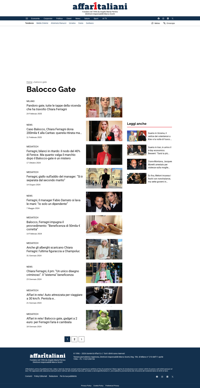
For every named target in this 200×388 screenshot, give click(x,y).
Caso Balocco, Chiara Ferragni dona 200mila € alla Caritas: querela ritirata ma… (54, 131)
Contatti (28, 376)
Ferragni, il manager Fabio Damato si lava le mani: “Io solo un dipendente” (53, 201)
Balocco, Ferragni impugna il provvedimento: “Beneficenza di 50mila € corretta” (53, 225)
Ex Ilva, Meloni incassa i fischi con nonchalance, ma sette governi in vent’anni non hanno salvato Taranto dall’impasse (159, 178)
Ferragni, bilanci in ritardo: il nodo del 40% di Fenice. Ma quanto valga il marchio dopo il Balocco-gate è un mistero (53, 154)
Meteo (157, 23)
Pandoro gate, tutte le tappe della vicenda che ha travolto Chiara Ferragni (54, 107)
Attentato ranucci (58, 23)
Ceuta (80, 23)
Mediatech (32, 146)
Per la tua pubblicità (68, 376)
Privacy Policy (86, 386)
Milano (31, 101)
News (78, 18)
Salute (87, 18)
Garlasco (90, 23)
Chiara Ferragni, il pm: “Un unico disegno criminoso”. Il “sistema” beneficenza (53, 272)
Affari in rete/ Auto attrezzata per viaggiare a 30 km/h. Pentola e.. (54, 296)
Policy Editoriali (40, 376)
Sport (96, 18)
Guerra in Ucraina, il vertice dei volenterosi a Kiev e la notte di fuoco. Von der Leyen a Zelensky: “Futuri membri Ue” (160, 136)
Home (29, 82)
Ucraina (72, 23)
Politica (59, 18)
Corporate (48, 18)
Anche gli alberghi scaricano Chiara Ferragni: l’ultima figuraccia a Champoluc (53, 249)
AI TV (104, 18)
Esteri (69, 18)
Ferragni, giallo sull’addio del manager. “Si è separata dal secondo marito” (55, 178)
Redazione (53, 376)
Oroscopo (171, 23)
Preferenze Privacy (112, 386)
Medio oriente (42, 23)
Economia (35, 18)
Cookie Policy (98, 386)
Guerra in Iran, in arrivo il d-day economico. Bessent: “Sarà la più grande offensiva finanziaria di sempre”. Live (159, 150)
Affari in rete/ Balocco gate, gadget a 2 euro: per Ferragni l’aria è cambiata (52, 320)
